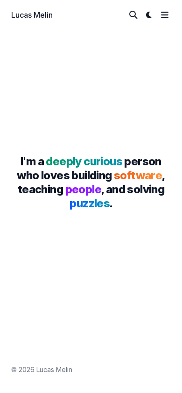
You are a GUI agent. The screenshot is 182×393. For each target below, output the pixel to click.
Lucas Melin (32, 15)
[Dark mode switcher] (149, 15)
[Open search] (133, 15)
